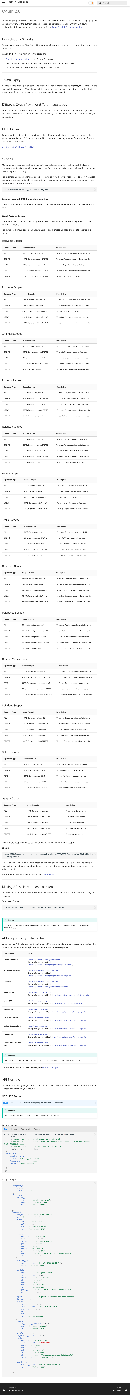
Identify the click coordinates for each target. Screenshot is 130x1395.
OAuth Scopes (49, 874)
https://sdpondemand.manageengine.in (43, 981)
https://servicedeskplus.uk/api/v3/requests (69, 1029)
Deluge (14, 1129)
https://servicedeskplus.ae (38, 1043)
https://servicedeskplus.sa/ (38, 1018)
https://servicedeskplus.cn (38, 1034)
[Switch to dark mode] (91, 3)
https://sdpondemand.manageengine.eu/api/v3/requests (49, 976)
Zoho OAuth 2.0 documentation (67, 27)
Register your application (18, 59)
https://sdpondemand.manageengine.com (44, 960)
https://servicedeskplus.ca (38, 1009)
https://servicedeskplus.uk (38, 1026)
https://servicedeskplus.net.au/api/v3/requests (70, 995)
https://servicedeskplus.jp (38, 1001)
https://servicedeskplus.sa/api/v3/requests (69, 1020)
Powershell (25, 1129)
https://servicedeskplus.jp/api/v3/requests (68, 1003)
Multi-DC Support (50, 1067)
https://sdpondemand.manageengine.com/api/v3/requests (50, 965)
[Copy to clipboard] (94, 189)
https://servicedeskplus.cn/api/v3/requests (69, 1037)
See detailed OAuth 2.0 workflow (18, 147)
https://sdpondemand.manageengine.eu (43, 970)
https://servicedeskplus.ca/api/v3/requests (69, 1012)
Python (37, 1129)
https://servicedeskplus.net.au (39, 992)
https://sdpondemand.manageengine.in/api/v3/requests (49, 987)
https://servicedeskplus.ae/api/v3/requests (69, 1045)
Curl (5, 1129)
